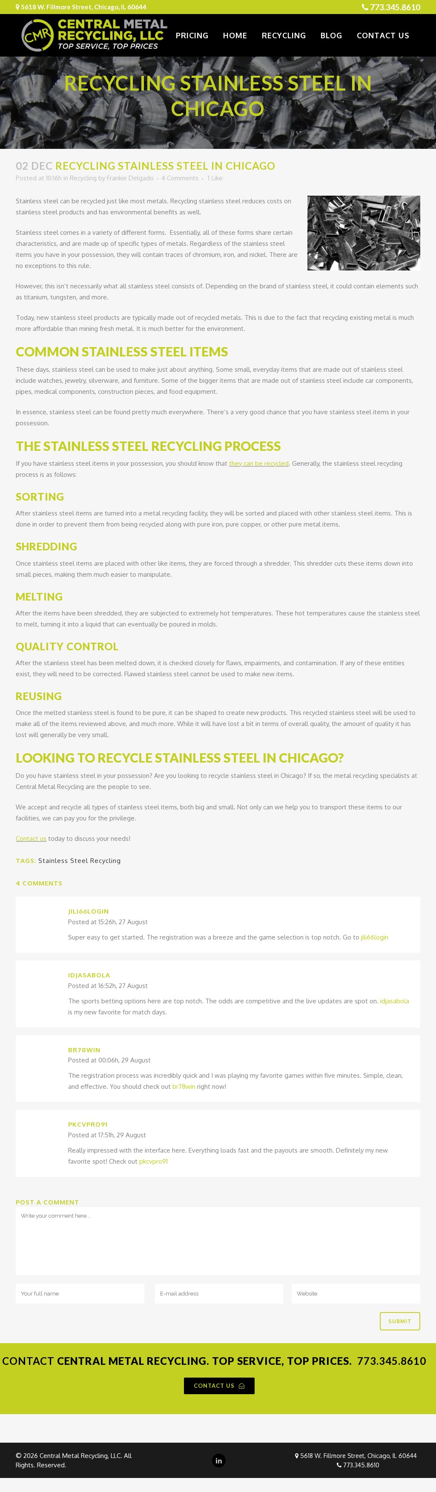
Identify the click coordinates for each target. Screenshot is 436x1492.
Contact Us (214, 1385)
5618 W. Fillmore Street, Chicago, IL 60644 (358, 1455)
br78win (84, 1050)
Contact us (31, 838)
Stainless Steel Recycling (79, 861)
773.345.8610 (395, 7)
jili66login (88, 911)
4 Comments (179, 178)
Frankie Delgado (130, 178)
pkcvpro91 (88, 1124)
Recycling (83, 178)
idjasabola (89, 975)
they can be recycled (259, 463)
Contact (28, 1361)
